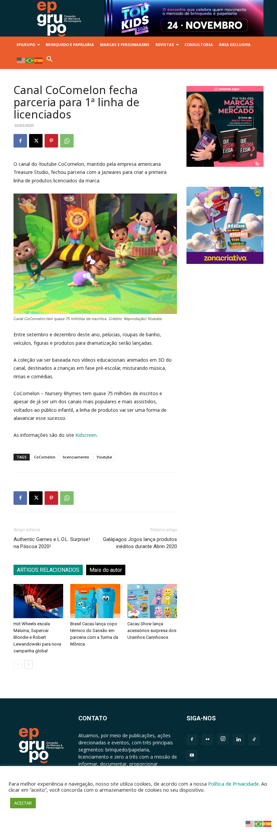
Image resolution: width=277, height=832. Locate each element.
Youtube (104, 456)
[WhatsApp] (67, 141)
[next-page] (28, 664)
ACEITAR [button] (23, 803)
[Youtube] (191, 755)
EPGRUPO (26, 44)
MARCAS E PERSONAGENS (124, 44)
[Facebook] (20, 141)
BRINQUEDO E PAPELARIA (70, 44)
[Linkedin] (238, 739)
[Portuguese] (30, 60)
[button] (49, 60)
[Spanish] (38, 60)
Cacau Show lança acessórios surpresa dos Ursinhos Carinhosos (151, 630)
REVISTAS (164, 44)
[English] (21, 60)
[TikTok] (254, 739)
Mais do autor (106, 570)
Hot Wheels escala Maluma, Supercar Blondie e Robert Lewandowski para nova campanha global (37, 637)
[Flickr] (207, 739)
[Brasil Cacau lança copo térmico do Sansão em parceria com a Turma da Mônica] (95, 601)
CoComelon (44, 456)
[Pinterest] (51, 141)
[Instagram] (223, 739)
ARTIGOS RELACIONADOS (48, 570)
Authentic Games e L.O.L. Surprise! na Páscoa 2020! (52, 542)
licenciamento (76, 456)
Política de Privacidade (233, 783)
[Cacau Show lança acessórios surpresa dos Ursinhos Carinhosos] (152, 601)
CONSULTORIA (198, 44)
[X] (36, 141)
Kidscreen (86, 435)
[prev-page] (18, 664)
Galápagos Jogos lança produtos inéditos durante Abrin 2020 (140, 542)
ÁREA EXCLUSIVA (235, 44)
